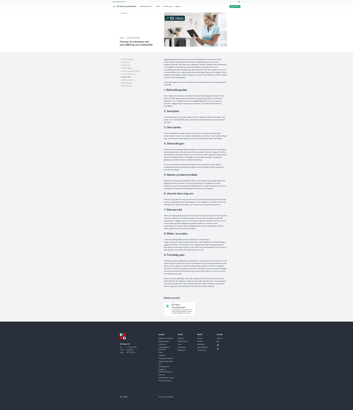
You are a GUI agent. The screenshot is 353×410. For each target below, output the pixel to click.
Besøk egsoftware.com (119, 1)
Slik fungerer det (146, 6)
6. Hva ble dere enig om (129, 74)
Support (178, 6)
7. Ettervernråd (126, 77)
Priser (158, 6)
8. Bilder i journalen (127, 80)
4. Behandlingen (126, 68)
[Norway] (239, 1)
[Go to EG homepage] (123, 336)
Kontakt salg (167, 6)
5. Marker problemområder (130, 71)
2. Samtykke (125, 62)
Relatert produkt (126, 86)
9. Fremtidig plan (126, 83)
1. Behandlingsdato (127, 59)
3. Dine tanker (125, 65)
